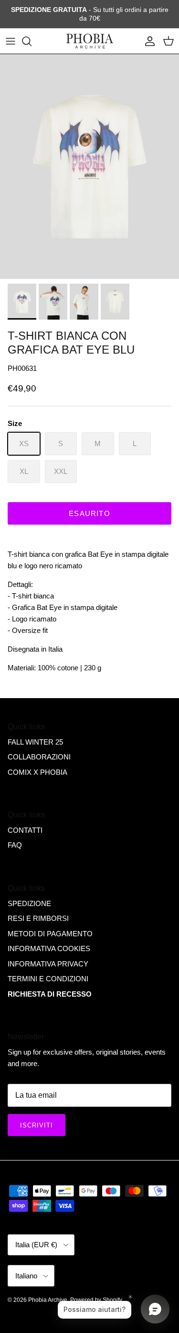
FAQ (15, 845)
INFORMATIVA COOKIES (49, 948)
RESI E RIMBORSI (38, 918)
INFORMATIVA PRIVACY (48, 964)
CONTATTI (25, 830)
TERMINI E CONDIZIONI (48, 979)
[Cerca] (31, 41)
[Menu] (10, 41)
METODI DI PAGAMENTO (50, 934)
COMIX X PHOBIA (37, 772)
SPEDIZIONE (29, 903)
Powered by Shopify (96, 1300)
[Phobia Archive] (90, 41)
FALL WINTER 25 (35, 742)
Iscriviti (36, 1125)
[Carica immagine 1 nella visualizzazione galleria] (89, 166)
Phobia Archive (47, 1300)
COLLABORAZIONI (39, 757)
